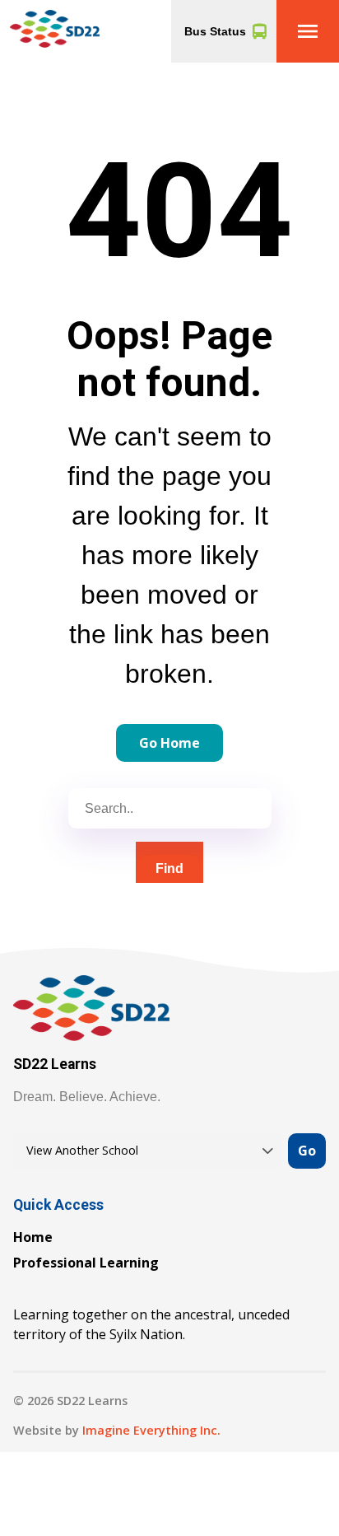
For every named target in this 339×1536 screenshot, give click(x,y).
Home (33, 1237)
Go (307, 1150)
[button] (307, 31)
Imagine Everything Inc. (151, 1430)
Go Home (169, 743)
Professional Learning (86, 1263)
